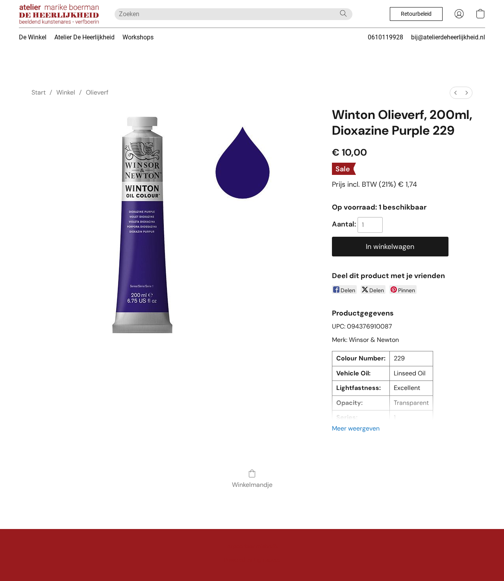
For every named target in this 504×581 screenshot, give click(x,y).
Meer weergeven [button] (356, 428)
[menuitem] (455, 92)
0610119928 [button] (385, 37)
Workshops (138, 37)
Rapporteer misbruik (252, 546)
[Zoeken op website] (343, 13)
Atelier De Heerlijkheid (84, 37)
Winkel (65, 92)
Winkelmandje (252, 485)
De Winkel (32, 37)
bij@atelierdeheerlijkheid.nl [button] (448, 37)
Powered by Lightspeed (252, 560)
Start (39, 92)
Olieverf (97, 92)
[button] (59, 14)
